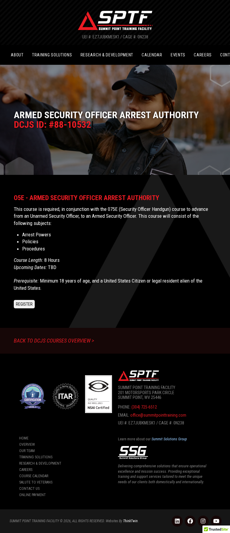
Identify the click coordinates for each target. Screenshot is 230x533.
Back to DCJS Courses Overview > (54, 340)
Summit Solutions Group (169, 439)
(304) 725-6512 (144, 407)
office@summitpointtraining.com (158, 415)
